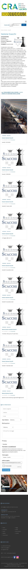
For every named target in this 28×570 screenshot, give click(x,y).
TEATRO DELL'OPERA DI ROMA (8, 25)
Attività (4, 533)
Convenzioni (5, 535)
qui (4, 507)
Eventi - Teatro (6, 486)
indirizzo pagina (6, 460)
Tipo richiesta (5, 419)
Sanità (16, 529)
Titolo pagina (5, 455)
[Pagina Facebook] (14, 557)
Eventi (4, 531)
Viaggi (16, 527)
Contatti (17, 533)
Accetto (5, 444)
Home (2, 30)
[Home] (14, 6)
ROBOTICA (18, 564)
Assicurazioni (18, 531)
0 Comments (12, 139)
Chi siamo (5, 529)
